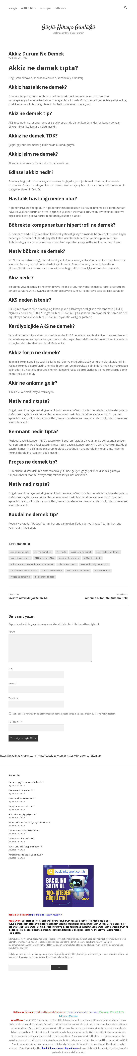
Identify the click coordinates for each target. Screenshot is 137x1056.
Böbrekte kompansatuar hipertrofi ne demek (32, 564)
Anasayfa (13, 8)
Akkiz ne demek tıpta (69, 558)
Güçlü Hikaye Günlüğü (68, 27)
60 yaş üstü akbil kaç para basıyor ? (25, 846)
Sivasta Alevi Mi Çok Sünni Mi (28, 598)
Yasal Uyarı (45, 8)
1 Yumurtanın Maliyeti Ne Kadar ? (24, 830)
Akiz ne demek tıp (43, 552)
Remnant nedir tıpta (44, 576)
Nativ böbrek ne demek (78, 570)
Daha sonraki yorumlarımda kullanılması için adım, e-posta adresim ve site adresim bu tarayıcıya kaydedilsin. (64, 713)
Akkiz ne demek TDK (44, 558)
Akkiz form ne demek (81, 552)
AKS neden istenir (92, 558)
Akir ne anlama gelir (20, 552)
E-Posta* (13, 683)
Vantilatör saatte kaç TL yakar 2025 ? (26, 854)
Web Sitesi (13, 698)
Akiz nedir (61, 552)
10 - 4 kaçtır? (15, 721)
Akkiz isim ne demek (20, 558)
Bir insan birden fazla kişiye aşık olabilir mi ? (29, 822)
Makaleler (23, 544)
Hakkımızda (60, 8)
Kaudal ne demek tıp (52, 570)
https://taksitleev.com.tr (51, 755)
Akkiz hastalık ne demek (108, 552)
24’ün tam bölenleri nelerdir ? (22, 798)
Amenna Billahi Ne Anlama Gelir (106, 598)
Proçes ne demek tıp (20, 576)
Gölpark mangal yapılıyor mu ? (23, 814)
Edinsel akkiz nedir (67, 564)
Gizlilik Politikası (28, 8)
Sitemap (96, 755)
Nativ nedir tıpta (102, 570)
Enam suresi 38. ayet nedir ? (22, 790)
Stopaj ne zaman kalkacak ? (21, 806)
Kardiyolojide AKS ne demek (24, 570)
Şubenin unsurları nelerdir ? (21, 838)
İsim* (11, 668)
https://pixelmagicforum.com (18, 755)
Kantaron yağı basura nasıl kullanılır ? (26, 782)
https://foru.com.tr (78, 755)
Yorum (12, 631)
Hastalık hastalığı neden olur (94, 564)
